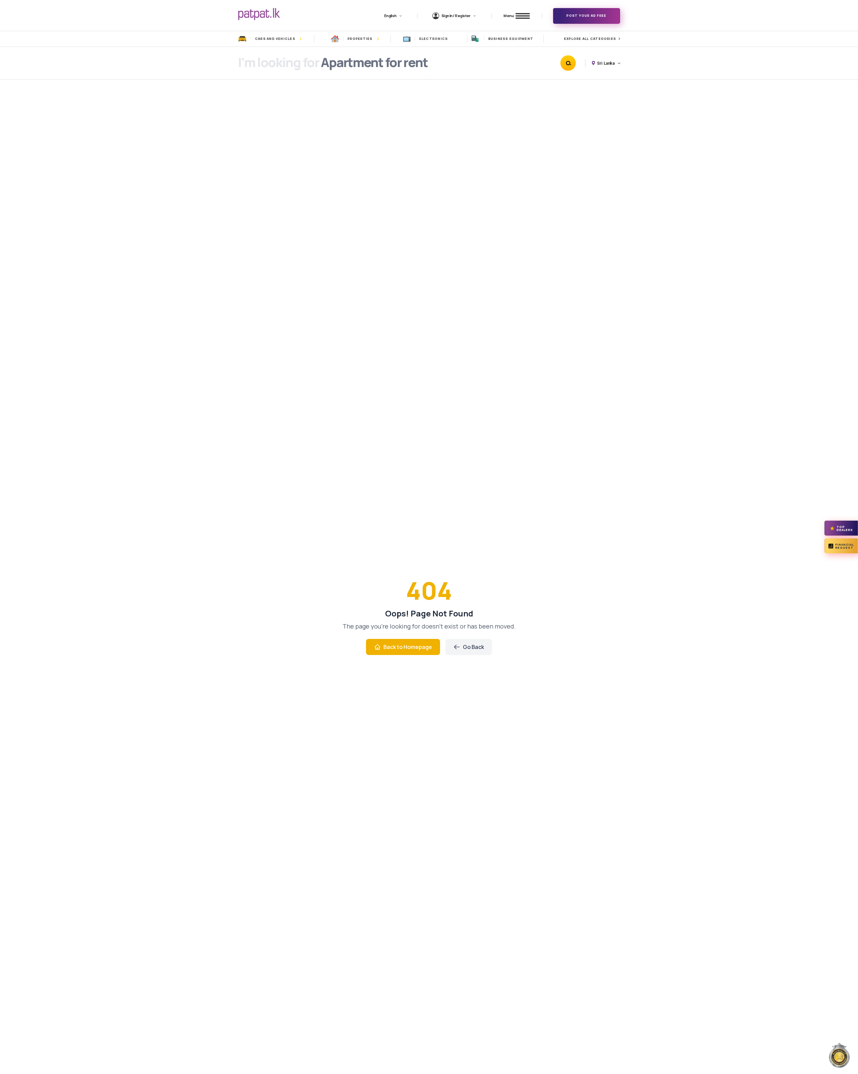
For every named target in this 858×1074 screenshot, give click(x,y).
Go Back (473, 647)
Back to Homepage (407, 647)
